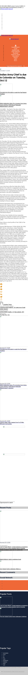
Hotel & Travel (7, 23)
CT (3, 655)
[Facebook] (14, 284)
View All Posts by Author (7, 306)
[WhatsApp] (14, 291)
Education (6, 24)
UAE (4, 664)
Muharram (5, 660)
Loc (1, 301)
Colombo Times (7, 304)
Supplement (7, 15)
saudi (4, 663)
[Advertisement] (14, 487)
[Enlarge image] (23, 428)
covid (4, 654)
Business (5, 21)
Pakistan (5, 661)
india (4, 658)
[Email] (14, 289)
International (7, 20)
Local (4, 17)
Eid (4, 657)
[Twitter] (14, 286)
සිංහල (4, 29)
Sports (5, 26)
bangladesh (5, 653)
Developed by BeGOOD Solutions (13, 671)
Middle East (6, 18)
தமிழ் (4, 27)
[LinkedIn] (14, 294)
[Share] (14, 299)
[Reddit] (14, 296)
